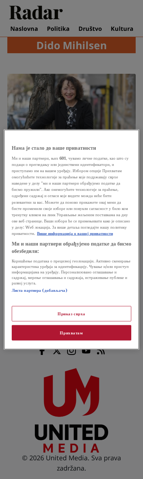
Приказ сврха (71, 313)
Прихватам (71, 332)
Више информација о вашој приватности (75, 233)
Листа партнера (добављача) (39, 290)
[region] (72, 239)
